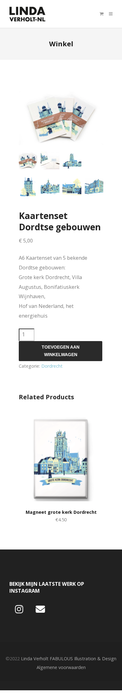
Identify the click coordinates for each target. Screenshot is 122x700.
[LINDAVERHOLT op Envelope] (40, 609)
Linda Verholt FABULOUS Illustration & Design (68, 659)
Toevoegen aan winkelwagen (60, 351)
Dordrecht (52, 366)
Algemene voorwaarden (61, 667)
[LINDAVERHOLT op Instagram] (19, 609)
